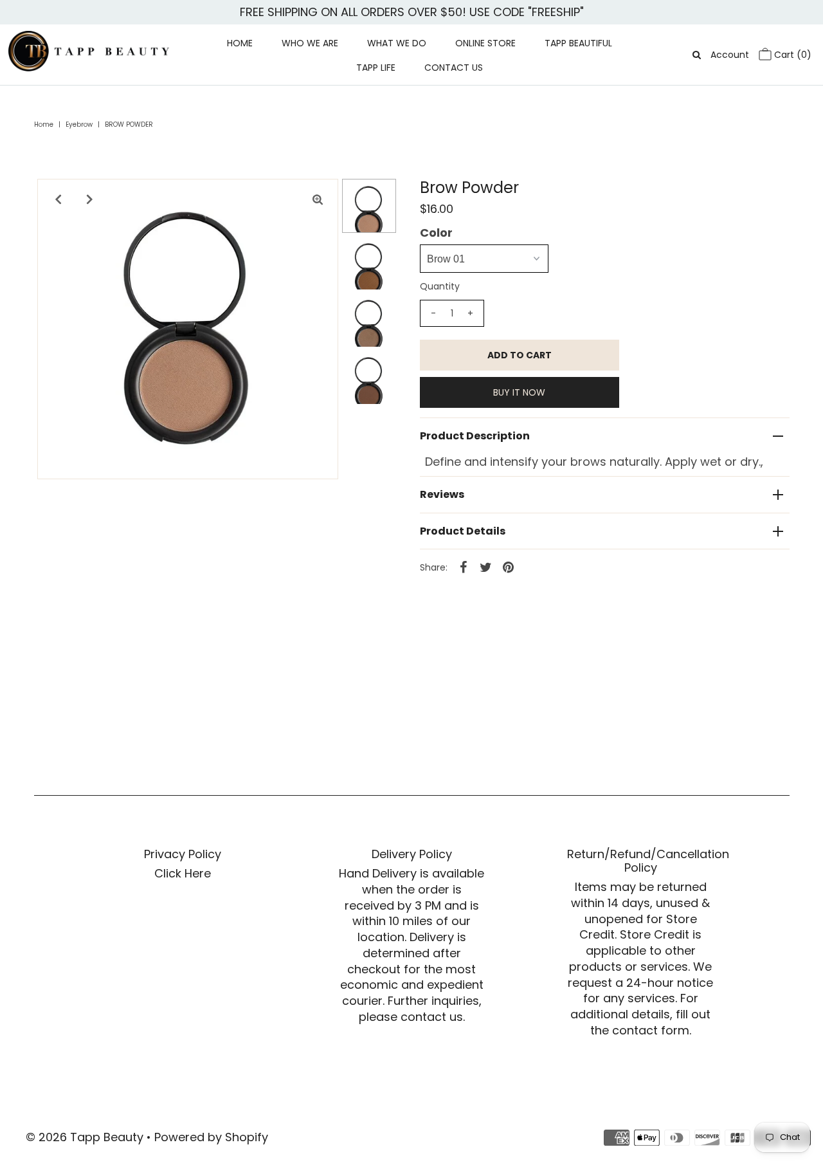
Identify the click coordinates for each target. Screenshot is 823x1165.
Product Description (475, 435)
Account (729, 54)
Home (43, 124)
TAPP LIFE (375, 67)
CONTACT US (453, 67)
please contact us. (412, 1017)
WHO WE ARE (310, 43)
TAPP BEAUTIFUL (578, 43)
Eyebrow (79, 124)
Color (436, 233)
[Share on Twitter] (486, 566)
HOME (240, 43)
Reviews (442, 494)
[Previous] (58, 199)
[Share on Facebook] (463, 566)
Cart (791, 54)
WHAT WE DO (396, 43)
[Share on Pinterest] (508, 566)
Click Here (182, 873)
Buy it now (519, 392)
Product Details (462, 531)
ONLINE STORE (485, 43)
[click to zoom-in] (317, 199)
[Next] (89, 199)
